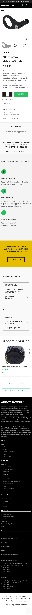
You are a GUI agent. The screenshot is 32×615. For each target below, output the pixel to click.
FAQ (4, 476)
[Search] (18, 5)
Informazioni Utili (6, 499)
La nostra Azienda (6, 514)
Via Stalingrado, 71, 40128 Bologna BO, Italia (15, 581)
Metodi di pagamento (9, 469)
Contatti (5, 474)
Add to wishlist (8, 100)
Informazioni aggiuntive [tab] (16, 131)
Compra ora (16, 260)
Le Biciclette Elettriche (7, 516)
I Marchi (3, 519)
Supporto (3, 464)
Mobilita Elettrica (18, 596)
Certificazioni (5, 521)
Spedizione (6, 472)
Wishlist (22, 4)
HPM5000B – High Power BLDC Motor (14, 366)
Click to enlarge (26, 39)
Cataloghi (5, 501)
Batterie (5, 506)
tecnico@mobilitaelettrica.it (11, 554)
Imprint (5, 486)
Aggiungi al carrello (21, 94)
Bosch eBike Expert (6, 524)
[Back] (2, 10)
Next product (29, 10)
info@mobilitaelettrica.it (12, 1)
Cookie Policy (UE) (8, 479)
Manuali (5, 504)
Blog (2, 526)
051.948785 (6, 546)
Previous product (25, 10)
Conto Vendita (7, 456)
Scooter (5, 449)
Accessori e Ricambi (8, 452)
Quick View (29, 353)
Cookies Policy (18, 598)
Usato (4, 454)
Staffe (11, 113)
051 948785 (25, 1)
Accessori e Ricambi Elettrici (11, 115)
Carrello (6, 373)
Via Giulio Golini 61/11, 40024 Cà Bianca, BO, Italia (16, 564)
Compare (7, 103)
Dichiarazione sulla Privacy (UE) (12, 481)
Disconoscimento (8, 484)
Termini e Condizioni (8, 488)
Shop (2, 444)
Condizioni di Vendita (9, 467)
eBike (4, 447)
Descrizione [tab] (16, 127)
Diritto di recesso (7, 491)
